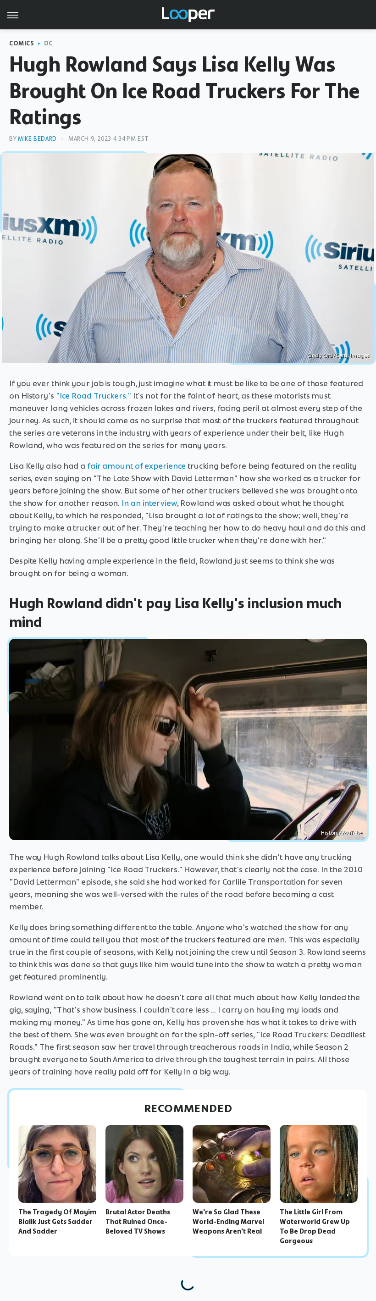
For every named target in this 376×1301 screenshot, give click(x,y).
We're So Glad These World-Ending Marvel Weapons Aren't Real (228, 1221)
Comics (21, 43)
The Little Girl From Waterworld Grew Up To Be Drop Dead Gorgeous (315, 1226)
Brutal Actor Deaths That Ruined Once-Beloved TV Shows (137, 1221)
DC (48, 43)
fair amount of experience (136, 465)
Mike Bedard (37, 139)
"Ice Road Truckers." (93, 395)
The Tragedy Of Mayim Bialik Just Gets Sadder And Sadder (57, 1221)
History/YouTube (341, 833)
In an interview (149, 503)
